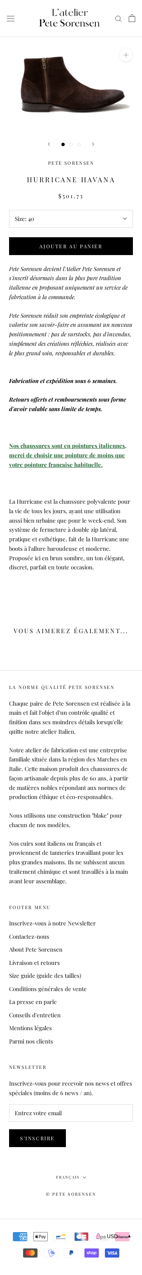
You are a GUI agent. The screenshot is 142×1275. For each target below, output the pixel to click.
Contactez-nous (29, 936)
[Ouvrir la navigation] (10, 18)
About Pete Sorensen (35, 949)
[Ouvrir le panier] (132, 18)
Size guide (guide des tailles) (45, 975)
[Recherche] (118, 18)
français (68, 1177)
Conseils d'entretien (35, 1015)
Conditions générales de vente (48, 989)
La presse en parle (33, 1002)
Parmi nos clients (31, 1041)
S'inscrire (37, 1138)
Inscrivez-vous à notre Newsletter (52, 923)
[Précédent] (49, 144)
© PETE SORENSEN (71, 1194)
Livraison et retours (34, 962)
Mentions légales (30, 1028)
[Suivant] (93, 144)
